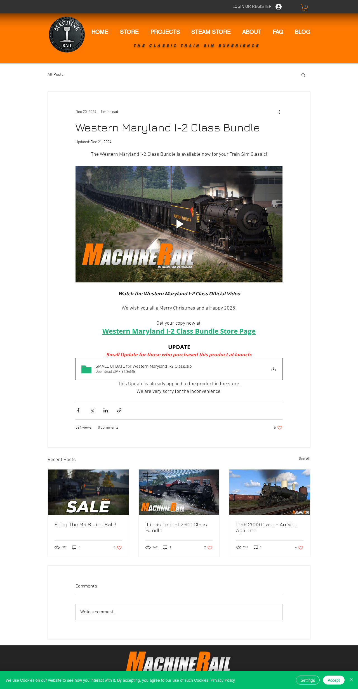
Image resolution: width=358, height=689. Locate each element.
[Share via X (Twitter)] (92, 410)
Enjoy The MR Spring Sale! (85, 524)
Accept (334, 680)
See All (304, 459)
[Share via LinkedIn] (105, 410)
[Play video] (179, 224)
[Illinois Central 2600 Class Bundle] (179, 492)
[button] (305, 7)
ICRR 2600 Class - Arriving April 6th (266, 527)
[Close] (351, 680)
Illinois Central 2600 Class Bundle (176, 527)
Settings (308, 680)
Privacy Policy (223, 680)
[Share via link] (119, 410)
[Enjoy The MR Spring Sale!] (88, 492)
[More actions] (279, 111)
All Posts (55, 74)
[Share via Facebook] (78, 410)
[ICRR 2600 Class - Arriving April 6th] (269, 492)
